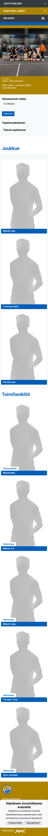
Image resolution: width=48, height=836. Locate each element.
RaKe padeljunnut (24, 11)
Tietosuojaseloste (11, 798)
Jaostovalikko (24, 3)
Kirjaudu (8, 18)
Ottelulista (8, 113)
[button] (24, 196)
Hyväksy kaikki (15, 823)
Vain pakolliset (33, 823)
